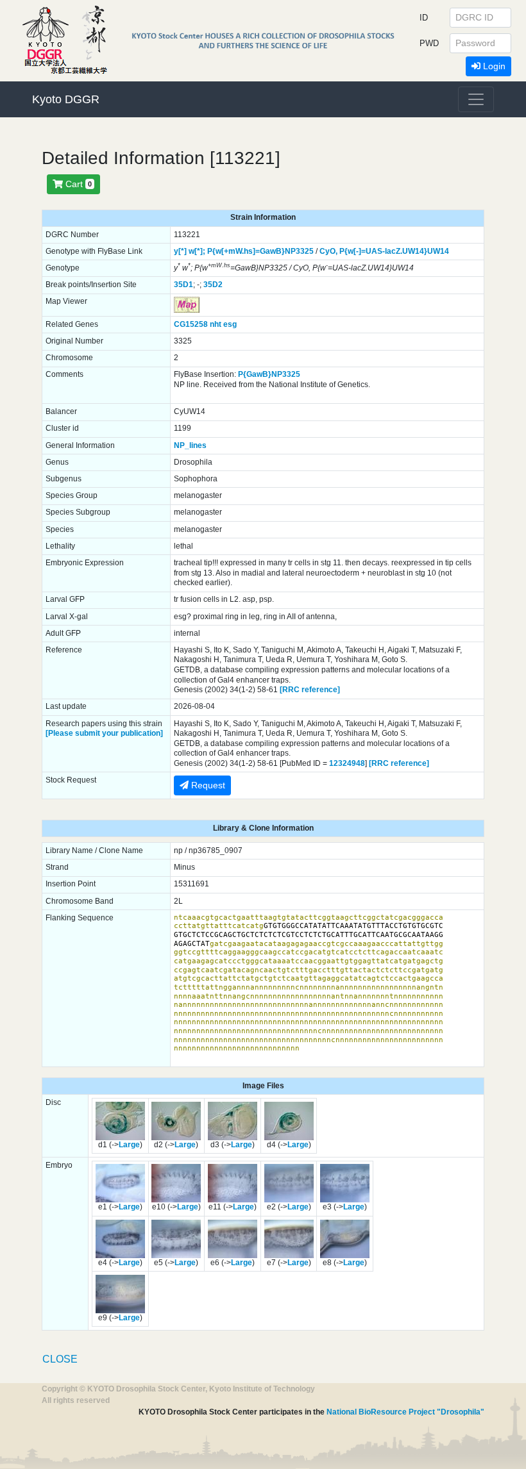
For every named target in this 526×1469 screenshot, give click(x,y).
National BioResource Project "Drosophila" (405, 1411)
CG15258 (191, 324)
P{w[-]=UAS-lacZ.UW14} (383, 251)
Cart (77, 184)
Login (492, 66)
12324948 (347, 763)
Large (129, 1144)
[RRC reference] (310, 689)
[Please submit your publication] (104, 733)
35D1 (183, 284)
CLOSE (60, 1359)
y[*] (180, 251)
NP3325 (299, 251)
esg (230, 324)
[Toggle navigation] (476, 99)
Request (207, 785)
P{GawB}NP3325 (269, 374)
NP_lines (190, 445)
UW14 (438, 251)
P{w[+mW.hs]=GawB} (246, 251)
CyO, (328, 251)
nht (215, 324)
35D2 (213, 284)
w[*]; (197, 251)
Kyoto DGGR (65, 99)
